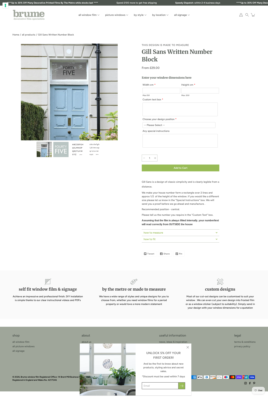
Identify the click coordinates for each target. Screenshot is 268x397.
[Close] (187, 347)
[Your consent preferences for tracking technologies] (5, 5)
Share (166, 253)
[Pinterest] (254, 383)
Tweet (150, 253)
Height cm (187, 84)
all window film (87, 14)
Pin (180, 253)
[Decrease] (144, 158)
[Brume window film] (28, 15)
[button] (247, 15)
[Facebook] (249, 383)
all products (28, 34)
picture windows (115, 14)
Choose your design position (158, 119)
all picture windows (23, 346)
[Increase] (155, 158)
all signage (180, 14)
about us (86, 341)
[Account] (241, 14)
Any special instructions (156, 130)
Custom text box (152, 99)
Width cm (148, 84)
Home (15, 34)
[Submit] (181, 385)
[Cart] (253, 14)
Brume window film (30, 377)
